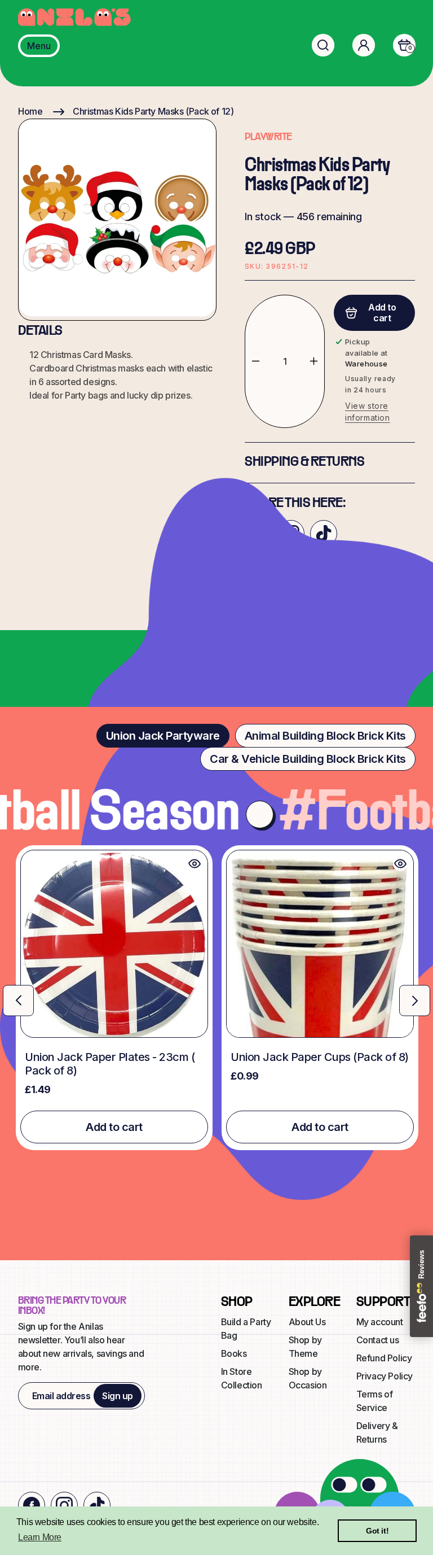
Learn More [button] (39, 1537)
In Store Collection (241, 1378)
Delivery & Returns (377, 1432)
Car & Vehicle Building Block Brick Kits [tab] (308, 759)
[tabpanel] (216, 997)
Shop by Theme (305, 1346)
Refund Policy (384, 1358)
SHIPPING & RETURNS (304, 462)
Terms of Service (374, 1400)
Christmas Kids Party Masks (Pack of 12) (153, 111)
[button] (323, 45)
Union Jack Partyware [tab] (163, 735)
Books (234, 1353)
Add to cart (114, 1127)
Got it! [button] (377, 1530)
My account (379, 1321)
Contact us (377, 1340)
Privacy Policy (384, 1376)
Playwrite (268, 137)
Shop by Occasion (308, 1378)
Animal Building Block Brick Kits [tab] (325, 735)
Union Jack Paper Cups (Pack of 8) (320, 1057)
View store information (367, 411)
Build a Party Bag (246, 1328)
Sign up (117, 1395)
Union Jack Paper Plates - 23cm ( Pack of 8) (110, 1063)
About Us (307, 1321)
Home (30, 111)
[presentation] (18, 1000)
